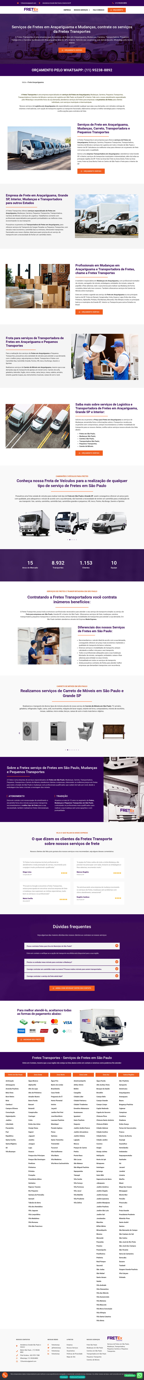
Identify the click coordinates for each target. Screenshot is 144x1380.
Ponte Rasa (78, 1155)
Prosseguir (64, 1377)
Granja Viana (33, 1128)
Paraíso (99, 1246)
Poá (120, 1207)
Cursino (99, 1144)
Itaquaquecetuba (125, 1155)
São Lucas (78, 1159)
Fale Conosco (98, 10)
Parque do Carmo (80, 1148)
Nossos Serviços (81, 10)
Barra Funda (33, 1101)
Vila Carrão (78, 1179)
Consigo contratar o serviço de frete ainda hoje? (45, 976)
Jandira (31, 1140)
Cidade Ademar (102, 1128)
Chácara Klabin (102, 1124)
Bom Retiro (10, 1097)
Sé (7, 1148)
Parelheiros (100, 1254)
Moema (99, 1234)
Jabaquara (100, 1183)
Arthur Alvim (78, 1085)
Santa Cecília (11, 1140)
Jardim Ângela (102, 1191)
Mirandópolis (101, 1230)
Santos (121, 1226)
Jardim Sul (100, 1214)
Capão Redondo (102, 1108)
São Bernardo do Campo (128, 1230)
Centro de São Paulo (15, 1075)
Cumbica (122, 1116)
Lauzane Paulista (57, 1120)
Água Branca (33, 1081)
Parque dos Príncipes (36, 1155)
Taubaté (122, 1265)
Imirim (53, 1104)
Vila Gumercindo (102, 1297)
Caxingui (31, 1116)
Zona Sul (106, 1075)
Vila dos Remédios (35, 1207)
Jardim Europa (102, 1195)
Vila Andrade (101, 1285)
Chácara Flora (101, 1116)
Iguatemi (77, 1116)
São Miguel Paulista (81, 1167)
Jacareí (122, 1167)
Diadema (122, 1120)
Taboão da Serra (34, 1203)
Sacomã (99, 1265)
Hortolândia (123, 1148)
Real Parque (101, 1262)
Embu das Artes (34, 1124)
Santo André (123, 1222)
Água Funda (101, 1081)
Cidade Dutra (101, 1136)
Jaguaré (31, 1136)
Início (24, 82)
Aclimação (10, 1081)
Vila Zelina (78, 1203)
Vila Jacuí (77, 1191)
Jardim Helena (79, 1136)
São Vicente (123, 1250)
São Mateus (78, 1163)
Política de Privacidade (77, 1377)
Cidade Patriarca (80, 1101)
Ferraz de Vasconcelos (127, 1128)
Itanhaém (122, 1159)
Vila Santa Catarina (103, 1317)
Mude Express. (91, 619)
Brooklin (99, 1093)
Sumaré (31, 1199)
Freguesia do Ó (56, 1097)
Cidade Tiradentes (81, 1104)
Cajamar (122, 1108)
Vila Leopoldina (34, 1214)
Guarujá (122, 1140)
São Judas (100, 1269)
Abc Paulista (124, 1081)
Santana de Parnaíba (36, 1195)
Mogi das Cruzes (125, 1187)
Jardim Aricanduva (81, 1132)
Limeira (122, 1175)
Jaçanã (54, 1108)
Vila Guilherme (56, 1152)
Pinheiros (32, 1167)
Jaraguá (31, 1144)
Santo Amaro (101, 1277)
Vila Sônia (100, 1321)
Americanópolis (80, 1081)
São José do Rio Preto (127, 1242)
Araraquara (123, 1097)
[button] (19, 524)
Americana (123, 1089)
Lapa (30, 1148)
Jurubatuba (100, 1218)
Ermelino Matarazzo (81, 1108)
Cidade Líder (78, 1097)
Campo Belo (101, 1097)
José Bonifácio (56, 1116)
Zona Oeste (38, 1075)
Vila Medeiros (56, 1159)
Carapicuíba (33, 1112)
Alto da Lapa (33, 1089)
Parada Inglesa (56, 1128)
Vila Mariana (101, 1301)
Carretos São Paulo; (86, 439)
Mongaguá (123, 1191)
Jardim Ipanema (102, 1199)
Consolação (10, 1112)
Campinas (123, 1112)
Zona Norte (61, 1075)
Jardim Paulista (102, 1207)
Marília (121, 1179)
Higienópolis (10, 1116)
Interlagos (100, 1167)
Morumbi (99, 1238)
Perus (53, 1132)
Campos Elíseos (12, 1108)
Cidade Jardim (102, 1140)
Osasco (31, 1152)
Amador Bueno (34, 1097)
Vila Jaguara (33, 1211)
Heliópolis (100, 1155)
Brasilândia (55, 1089)
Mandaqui (55, 1124)
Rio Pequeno (33, 1191)
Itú (120, 1163)
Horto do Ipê (101, 1159)
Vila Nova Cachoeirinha (60, 1163)
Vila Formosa (79, 1187)
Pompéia (31, 1175)
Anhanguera (10, 1085)
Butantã (31, 1108)
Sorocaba (122, 1258)
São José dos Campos (127, 1246)
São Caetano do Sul (126, 1234)
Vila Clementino (102, 1289)
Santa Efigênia (11, 1144)
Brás (7, 1101)
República (9, 1136)
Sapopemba (78, 1171)
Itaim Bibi (100, 1175)
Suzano (122, 1262)
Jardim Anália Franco (82, 1128)
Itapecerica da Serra (103, 1179)
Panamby (100, 1242)
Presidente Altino (35, 1179)
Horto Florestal (56, 1101)
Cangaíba (77, 1093)
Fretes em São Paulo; (87, 434)
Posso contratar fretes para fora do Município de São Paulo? (49, 946)
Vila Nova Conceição (104, 1309)
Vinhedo (122, 1277)
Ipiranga (99, 1171)
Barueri (31, 1104)
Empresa (67, 10)
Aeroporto (123, 1085)
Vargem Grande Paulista (128, 1269)
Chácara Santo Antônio (105, 1120)
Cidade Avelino (102, 1132)
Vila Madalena (33, 1218)
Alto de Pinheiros (35, 1093)
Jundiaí (122, 1171)
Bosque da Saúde (103, 1089)
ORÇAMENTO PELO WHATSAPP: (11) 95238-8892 (72, 70)
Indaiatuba (123, 1152)
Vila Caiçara (123, 1273)
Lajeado (77, 1140)
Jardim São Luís (102, 1211)
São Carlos (123, 1238)
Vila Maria (55, 1155)
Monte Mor (123, 1195)
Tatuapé (77, 1175)
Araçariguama (124, 1093)
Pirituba (31, 1171)
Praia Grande (124, 1211)
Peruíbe (122, 1199)
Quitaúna (31, 1183)
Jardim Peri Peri (57, 1112)
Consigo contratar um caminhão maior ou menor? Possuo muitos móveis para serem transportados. (64, 969)
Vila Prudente (79, 1199)
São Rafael (100, 1273)
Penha (76, 1152)
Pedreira (99, 1258)
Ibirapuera (100, 1163)
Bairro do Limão (57, 1085)
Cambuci (9, 1104)
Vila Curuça (78, 1183)
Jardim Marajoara (103, 1203)
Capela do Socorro (103, 1112)
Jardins (8, 1120)
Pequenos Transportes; (88, 444)
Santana (54, 1136)
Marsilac (99, 1222)
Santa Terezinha (57, 1140)
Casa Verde (55, 1093)
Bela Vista (9, 1093)
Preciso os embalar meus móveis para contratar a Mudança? (49, 962)
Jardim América (102, 1187)
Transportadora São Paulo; (89, 441)
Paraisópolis (101, 1250)
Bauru (121, 1101)
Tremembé (55, 1144)
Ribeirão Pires (124, 1218)
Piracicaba (123, 1203)
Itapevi (31, 1132)
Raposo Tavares (34, 1187)
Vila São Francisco (35, 1226)
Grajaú (98, 1148)
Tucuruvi (54, 1148)
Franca (121, 1132)
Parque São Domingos (36, 1159)
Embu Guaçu (124, 1124)
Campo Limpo (101, 1104)
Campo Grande (102, 1101)
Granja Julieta (101, 1152)
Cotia (30, 1120)
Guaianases (78, 1112)
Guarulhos (123, 1144)
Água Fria (54, 1081)
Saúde (98, 1281)
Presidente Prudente (127, 1214)
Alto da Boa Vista (103, 1085)
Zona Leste (83, 1075)
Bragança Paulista (126, 1104)
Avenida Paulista (12, 1089)
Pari (7, 1132)
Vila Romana (33, 1222)
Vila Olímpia (101, 1313)
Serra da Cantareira (126, 1254)
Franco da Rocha (125, 1136)
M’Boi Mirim (101, 1226)
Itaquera (77, 1124)
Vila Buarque (10, 1152)
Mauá (121, 1183)
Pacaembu (10, 1128)
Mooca (76, 1144)
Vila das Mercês (102, 1293)
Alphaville (32, 1085)
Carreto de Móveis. (86, 446)
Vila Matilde (78, 1195)
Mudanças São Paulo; (87, 436)
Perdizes (31, 1163)
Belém (76, 1089)
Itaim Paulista (79, 1120)
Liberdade (9, 1124)
